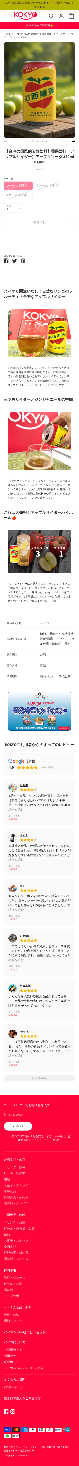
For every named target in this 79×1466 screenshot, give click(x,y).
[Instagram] (12, 1411)
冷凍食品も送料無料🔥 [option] (39, 25)
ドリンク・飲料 (14, 1167)
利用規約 (10, 1356)
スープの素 (11, 1296)
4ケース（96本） (18, 195)
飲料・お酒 (11, 1315)
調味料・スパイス (16, 1203)
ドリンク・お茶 (14, 1222)
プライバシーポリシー (27, 1447)
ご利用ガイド (13, 1350)
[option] (39, 90)
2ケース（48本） (49, 185)
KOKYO (26, 1455)
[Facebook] (6, 1411)
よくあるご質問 (14, 1380)
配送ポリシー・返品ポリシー (19, 1450)
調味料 (8, 1290)
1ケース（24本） (18, 185)
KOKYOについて (14, 1342)
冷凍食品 (10, 1191)
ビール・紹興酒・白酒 (19, 1228)
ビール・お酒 (13, 1284)
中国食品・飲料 (14, 1215)
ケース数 (8, 178)
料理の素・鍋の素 (16, 1197)
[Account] (61, 14)
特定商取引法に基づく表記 (55, 1447)
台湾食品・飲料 (14, 1160)
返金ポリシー (13, 1362)
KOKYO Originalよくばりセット (24, 1332)
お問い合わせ (13, 1387)
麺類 (7, 1179)
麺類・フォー (13, 1321)
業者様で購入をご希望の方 (22, 1398)
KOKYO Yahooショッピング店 (23, 1368)
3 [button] (42, 141)
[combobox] (13, 207)
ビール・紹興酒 (14, 1173)
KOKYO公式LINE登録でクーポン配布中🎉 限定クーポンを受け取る (39, 5)
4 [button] (46, 141)
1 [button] (33, 141)
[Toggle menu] (8, 16)
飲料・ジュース (14, 1278)
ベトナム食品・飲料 (17, 1307)
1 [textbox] (7, 209)
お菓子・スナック (16, 1185)
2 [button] (37, 141)
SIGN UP (18, 1126)
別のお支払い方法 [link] (39, 243)
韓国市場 (10, 1270)
